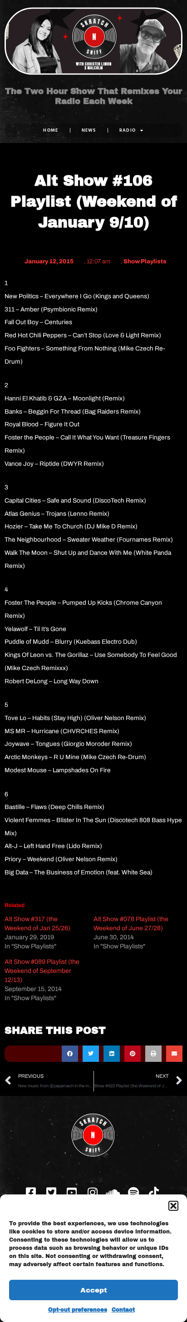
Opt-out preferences (77, 1310)
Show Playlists (145, 261)
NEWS (89, 130)
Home (50, 130)
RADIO (127, 130)
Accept (93, 1290)
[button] (173, 1205)
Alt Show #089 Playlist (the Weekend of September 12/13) (42, 970)
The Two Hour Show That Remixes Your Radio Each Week (93, 96)
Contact (123, 1310)
